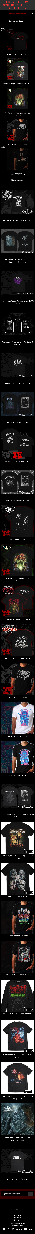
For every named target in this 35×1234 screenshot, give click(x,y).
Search (17, 1209)
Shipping (17, 1212)
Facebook (18, 1215)
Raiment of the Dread (20, 1223)
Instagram (18, 1220)
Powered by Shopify (17, 1225)
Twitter (18, 1217)
